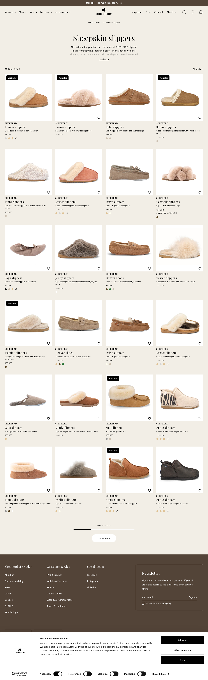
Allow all (182, 640)
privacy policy (165, 603)
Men (21, 12)
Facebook (92, 574)
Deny (182, 660)
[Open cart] (201, 12)
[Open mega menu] (15, 12)
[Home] (104, 12)
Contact (158, 12)
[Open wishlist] (193, 12)
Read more (104, 59)
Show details (159, 674)
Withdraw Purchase (57, 581)
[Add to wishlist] (48, 117)
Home (90, 22)
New (148, 12)
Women (9, 12)
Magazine (136, 12)
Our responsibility (14, 581)
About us (171, 12)
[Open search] (184, 12)
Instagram (92, 581)
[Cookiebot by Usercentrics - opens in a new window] (19, 674)
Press (7, 587)
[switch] (87, 673)
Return (50, 587)
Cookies (9, 599)
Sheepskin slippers (112, 22)
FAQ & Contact (54, 574)
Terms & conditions (57, 606)
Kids (32, 12)
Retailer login (12, 612)
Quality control (54, 593)
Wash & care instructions (59, 599)
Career (8, 593)
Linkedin (91, 587)
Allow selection (182, 650)
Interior (44, 12)
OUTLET (9, 606)
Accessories (61, 12)
